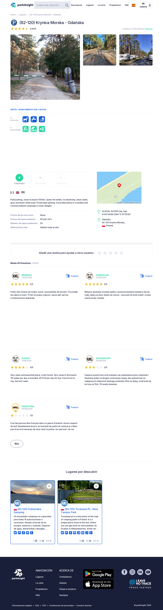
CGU (37, 605)
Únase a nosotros (67, 589)
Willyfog (149, 29)
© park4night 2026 (142, 605)
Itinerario (19, 183)
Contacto (61, 183)
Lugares (90, 5)
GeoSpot (63, 595)
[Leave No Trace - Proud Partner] (140, 583)
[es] (134, 5)
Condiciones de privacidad (61, 605)
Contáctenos (65, 577)
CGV (44, 605)
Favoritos (40, 183)
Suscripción (76, 5)
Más (17, 443)
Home (13, 15)
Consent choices (84, 605)
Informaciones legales (22, 605)
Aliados (63, 583)
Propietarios (115, 5)
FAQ (126, 5)
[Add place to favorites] (49, 486)
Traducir (74, 276)
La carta (101, 5)
